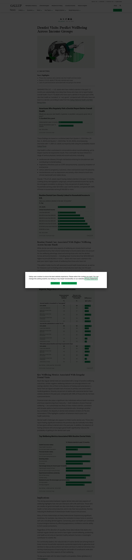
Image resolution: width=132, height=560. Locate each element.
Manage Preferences (69, 283)
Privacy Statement (91, 279)
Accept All (55, 283)
